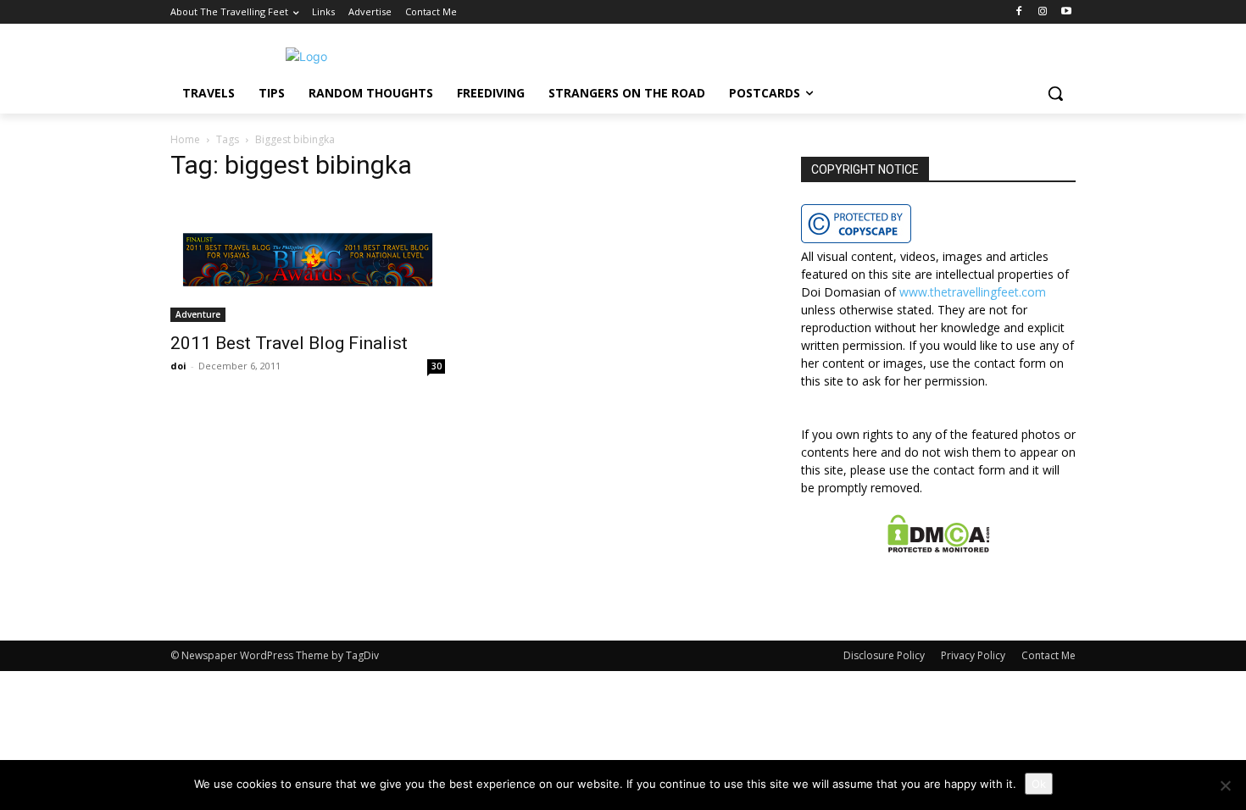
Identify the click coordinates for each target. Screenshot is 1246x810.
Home (185, 139)
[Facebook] (1019, 12)
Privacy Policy (973, 655)
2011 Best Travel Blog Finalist (289, 343)
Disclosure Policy (884, 655)
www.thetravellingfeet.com (972, 292)
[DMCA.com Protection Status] (938, 548)
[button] (1055, 93)
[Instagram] (1042, 12)
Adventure (197, 314)
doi (178, 365)
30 (436, 366)
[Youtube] (1066, 12)
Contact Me (1048, 655)
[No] (1224, 785)
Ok (1039, 784)
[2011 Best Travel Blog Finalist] (307, 259)
